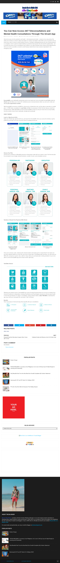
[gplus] (55, 1)
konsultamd (31, 36)
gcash (21, 36)
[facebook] (51, 1)
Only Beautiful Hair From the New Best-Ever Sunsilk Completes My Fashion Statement (30, 373)
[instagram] (58, 1)
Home (3, 22)
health (27, 36)
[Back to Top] (58, 561)
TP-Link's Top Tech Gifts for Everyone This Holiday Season (24, 386)
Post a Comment (9, 347)
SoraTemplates (10, 561)
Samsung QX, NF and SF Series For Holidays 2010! (22, 380)
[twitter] (53, 1)
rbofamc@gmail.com (37, 525)
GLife (24, 36)
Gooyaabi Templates (26, 561)
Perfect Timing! (13, 360)
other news (36, 36)
